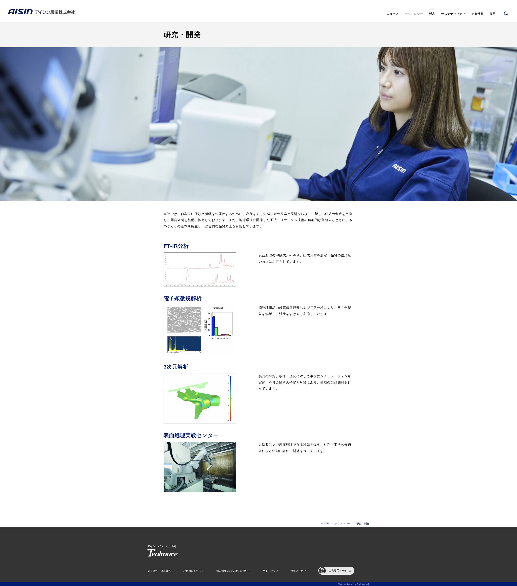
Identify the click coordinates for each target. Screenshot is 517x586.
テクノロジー (414, 13)
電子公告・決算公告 (159, 571)
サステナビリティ (453, 13)
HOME (325, 523)
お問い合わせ (298, 571)
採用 (493, 13)
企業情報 (478, 13)
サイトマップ (270, 571)
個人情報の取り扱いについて (233, 571)
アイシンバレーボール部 (161, 546)
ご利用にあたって (193, 571)
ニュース (393, 13)
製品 (432, 13)
